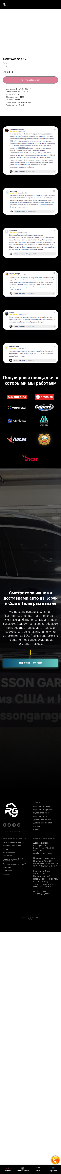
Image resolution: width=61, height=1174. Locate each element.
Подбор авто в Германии (42, 584)
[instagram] (18, 599)
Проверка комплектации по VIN (15, 638)
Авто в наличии (9, 626)
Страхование (38, 600)
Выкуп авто (7, 641)
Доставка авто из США (42, 594)
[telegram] (14, 599)
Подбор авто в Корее (41, 587)
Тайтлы (6, 623)
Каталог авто (8, 630)
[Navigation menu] (56, 4)
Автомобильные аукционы (13, 620)
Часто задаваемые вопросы (13, 616)
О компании (7, 645)
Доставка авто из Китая (42, 597)
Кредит (36, 603)
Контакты (6, 648)
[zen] (4, 599)
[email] (9, 599)
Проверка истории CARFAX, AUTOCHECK (13, 634)
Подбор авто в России (41, 580)
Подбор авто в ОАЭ (40, 590)
